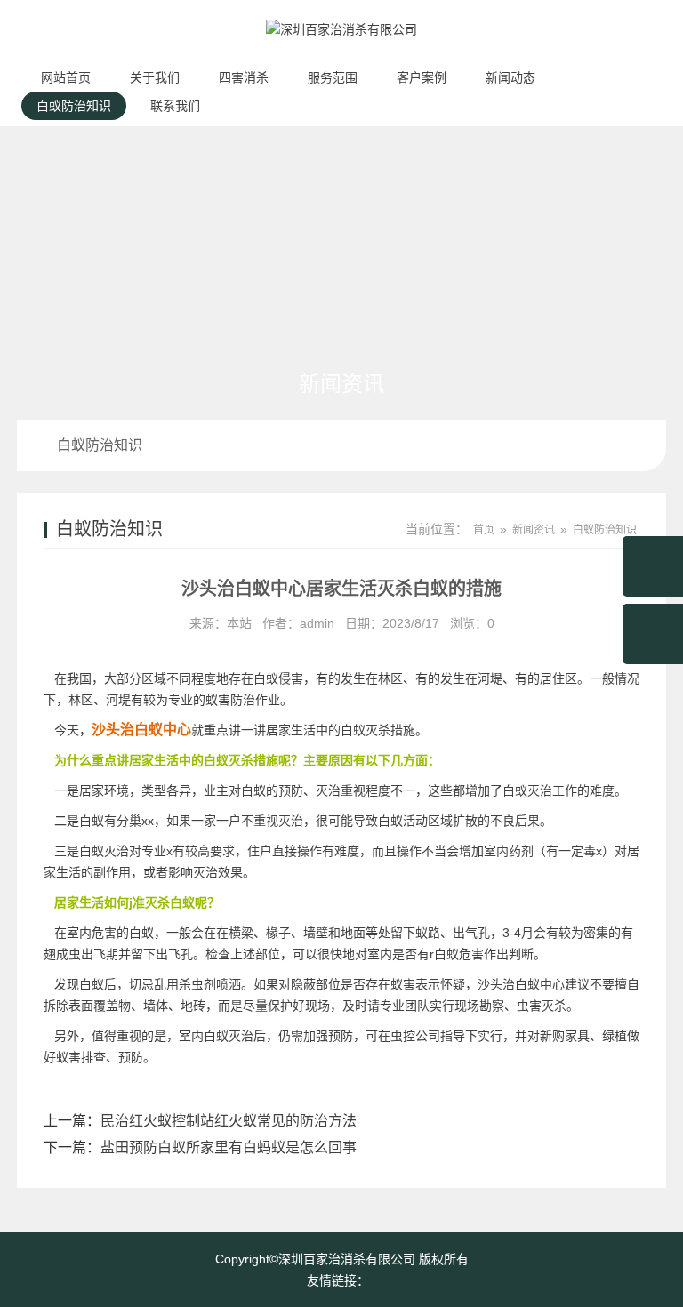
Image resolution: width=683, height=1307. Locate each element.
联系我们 (175, 106)
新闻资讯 (533, 530)
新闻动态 (510, 77)
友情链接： (338, 1280)
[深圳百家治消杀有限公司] (341, 50)
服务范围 (333, 77)
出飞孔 (174, 954)
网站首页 (66, 77)
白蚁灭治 (527, 790)
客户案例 (421, 77)
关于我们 (155, 77)
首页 (483, 530)
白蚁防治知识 (73, 106)
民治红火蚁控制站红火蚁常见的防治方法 (228, 1120)
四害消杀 (244, 77)
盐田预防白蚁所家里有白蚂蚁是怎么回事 (228, 1147)
